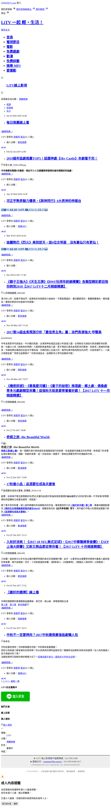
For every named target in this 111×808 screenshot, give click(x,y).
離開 (15, 804)
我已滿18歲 (6, 804)
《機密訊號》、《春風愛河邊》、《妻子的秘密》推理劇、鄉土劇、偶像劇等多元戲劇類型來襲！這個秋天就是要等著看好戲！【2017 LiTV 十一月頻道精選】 (58, 390)
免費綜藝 (12, 61)
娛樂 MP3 (13, 65)
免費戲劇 (12, 51)
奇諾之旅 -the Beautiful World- (28, 437)
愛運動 (11, 70)
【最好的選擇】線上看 (22, 592)
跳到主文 (5, 30)
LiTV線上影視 (16, 85)
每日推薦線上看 (17, 122)
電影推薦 (22, 370)
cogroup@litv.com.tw (52, 761)
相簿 (8, 104)
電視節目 (12, 42)
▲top (3, 147)
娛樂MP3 (22, 226)
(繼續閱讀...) (7, 131)
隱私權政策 (70, 771)
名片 (8, 111)
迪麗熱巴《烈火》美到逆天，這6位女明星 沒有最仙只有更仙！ (52, 242)
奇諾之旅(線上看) (9, 451)
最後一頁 (15, 681)
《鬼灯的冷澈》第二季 (81, 505)
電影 (9, 47)
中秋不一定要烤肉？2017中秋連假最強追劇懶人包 (42, 635)
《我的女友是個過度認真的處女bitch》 (21, 508)
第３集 (13, 605)
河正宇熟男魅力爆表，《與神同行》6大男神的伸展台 (43, 201)
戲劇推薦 (22, 619)
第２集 (4, 605)
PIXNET (35, 771)
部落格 (9, 108)
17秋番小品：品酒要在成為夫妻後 (30, 484)
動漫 (9, 56)
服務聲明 (81, 771)
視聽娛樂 (23, 99)
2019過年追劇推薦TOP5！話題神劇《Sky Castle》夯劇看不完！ (52, 158)
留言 (23, 137)
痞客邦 (17, 137)
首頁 (9, 37)
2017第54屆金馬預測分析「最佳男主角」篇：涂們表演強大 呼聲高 (54, 332)
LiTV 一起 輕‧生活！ (22, 22)
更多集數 (22, 605)
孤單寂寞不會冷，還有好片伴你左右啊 (56, 657)
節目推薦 (22, 142)
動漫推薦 (22, 468)
